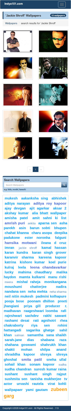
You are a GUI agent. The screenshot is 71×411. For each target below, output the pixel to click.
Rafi (63, 311)
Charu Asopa (42, 233)
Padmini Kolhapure (51, 296)
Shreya (45, 354)
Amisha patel (16, 218)
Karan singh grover (49, 252)
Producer (52, 306)
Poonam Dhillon (40, 301)
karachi (22, 189)
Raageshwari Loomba (41, 311)
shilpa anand (53, 349)
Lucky (9, 272)
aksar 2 (59, 208)
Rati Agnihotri (44, 320)
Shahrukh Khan (53, 345)
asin (22, 228)
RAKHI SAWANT (54, 316)
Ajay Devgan (15, 208)
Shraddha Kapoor (20, 354)
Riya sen (40, 325)
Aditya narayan (17, 203)
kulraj (9, 267)
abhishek (59, 198)
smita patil (31, 359)
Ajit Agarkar (39, 208)
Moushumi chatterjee (26, 287)
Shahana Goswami (20, 345)
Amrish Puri (15, 223)
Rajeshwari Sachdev (22, 316)
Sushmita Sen (16, 379)
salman (20, 335)
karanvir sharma (19, 257)
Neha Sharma (58, 291)
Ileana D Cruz (53, 243)
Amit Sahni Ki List (49, 218)
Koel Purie (57, 262)
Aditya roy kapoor (49, 203)
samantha (35, 335)
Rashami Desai (17, 320)
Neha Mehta (37, 291)
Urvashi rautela (30, 384)
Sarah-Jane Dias (19, 340)
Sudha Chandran (18, 369)
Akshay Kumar (17, 213)
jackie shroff (28, 248)
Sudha (62, 364)
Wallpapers (11, 23)
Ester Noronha (37, 238)
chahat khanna (17, 233)
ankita (32, 223)
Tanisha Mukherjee (45, 379)
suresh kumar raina (50, 369)
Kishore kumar (32, 262)
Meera (9, 282)
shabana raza (53, 340)
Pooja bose (14, 301)
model (15, 189)
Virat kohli (57, 384)
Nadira (61, 287)
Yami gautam (37, 390)
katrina (10, 262)
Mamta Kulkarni (32, 277)
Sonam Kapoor (42, 364)
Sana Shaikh (56, 335)
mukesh (11, 198)
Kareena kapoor (52, 257)
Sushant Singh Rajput (45, 374)
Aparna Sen (47, 223)
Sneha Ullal (56, 359)
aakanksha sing (34, 198)
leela (22, 267)
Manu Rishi (57, 277)
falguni (60, 238)
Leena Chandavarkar (48, 267)
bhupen (60, 228)
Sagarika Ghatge (40, 330)
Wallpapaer (14, 390)
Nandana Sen (15, 291)
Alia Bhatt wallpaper (49, 213)
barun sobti (40, 228)
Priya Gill (32, 306)
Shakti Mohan (18, 349)
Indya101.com (13, 4)
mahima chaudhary (35, 272)
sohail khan (15, 364)
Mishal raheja (28, 282)
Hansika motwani (21, 243)
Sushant (11, 374)
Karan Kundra (16, 252)
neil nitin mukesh (19, 296)
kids (10, 189)
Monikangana (55, 282)
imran (9, 248)
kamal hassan (54, 248)
